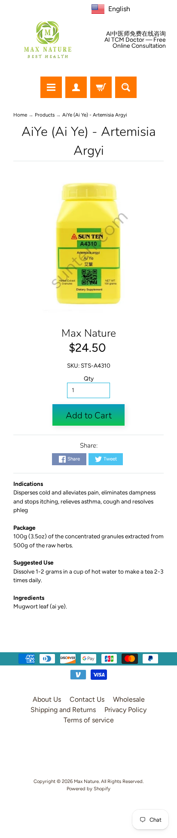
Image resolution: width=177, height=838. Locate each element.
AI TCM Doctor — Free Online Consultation (135, 43)
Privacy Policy (125, 710)
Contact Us (87, 699)
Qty (89, 378)
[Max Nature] (47, 39)
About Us (47, 699)
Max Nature (88, 333)
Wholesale (129, 699)
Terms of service (89, 720)
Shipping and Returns (63, 710)
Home (20, 115)
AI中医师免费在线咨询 (136, 34)
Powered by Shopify (88, 789)
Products (45, 115)
